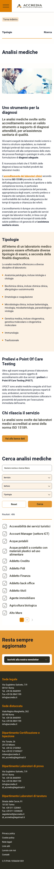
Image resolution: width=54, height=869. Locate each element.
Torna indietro (10, 19)
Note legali (7, 842)
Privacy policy (8, 833)
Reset (14, 504)
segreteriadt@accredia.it (13, 814)
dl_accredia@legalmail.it (13, 787)
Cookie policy (8, 837)
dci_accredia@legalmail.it (14, 757)
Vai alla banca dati (15, 438)
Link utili (6, 846)
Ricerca (48, 32)
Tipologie (7, 32)
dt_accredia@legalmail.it (13, 817)
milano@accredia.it (11, 754)
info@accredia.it (9, 697)
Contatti (5, 854)
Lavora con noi (9, 850)
